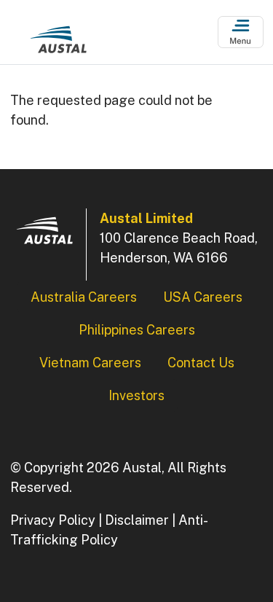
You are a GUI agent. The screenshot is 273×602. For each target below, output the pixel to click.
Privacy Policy (52, 520)
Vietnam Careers (90, 362)
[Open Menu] (241, 32)
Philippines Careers (137, 329)
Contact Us (200, 362)
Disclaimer (137, 520)
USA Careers (202, 297)
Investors (136, 395)
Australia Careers (84, 297)
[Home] (58, 43)
